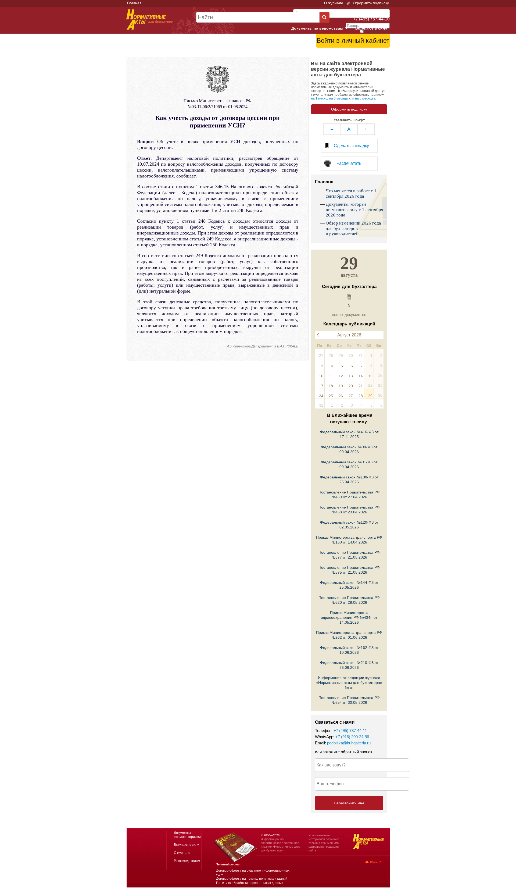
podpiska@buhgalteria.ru (349, 743)
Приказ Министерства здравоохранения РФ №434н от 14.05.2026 (349, 617)
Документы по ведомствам (321, 28)
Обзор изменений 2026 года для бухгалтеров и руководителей (353, 228)
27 (351, 396)
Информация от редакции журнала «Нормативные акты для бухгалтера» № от (349, 683)
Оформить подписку (370, 3)
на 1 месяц (319, 98)
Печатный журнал (228, 864)
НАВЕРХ (375, 861)
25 (331, 396)
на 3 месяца (338, 98)
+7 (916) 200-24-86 (352, 736)
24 (321, 396)
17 (321, 386)
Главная (134, 3)
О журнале (333, 3)
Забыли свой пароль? (369, 50)
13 (351, 376)
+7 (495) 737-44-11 (350, 730)
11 (331, 376)
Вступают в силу (371, 28)
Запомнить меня (377, 32)
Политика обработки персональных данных (249, 883)
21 (361, 386)
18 (331, 386)
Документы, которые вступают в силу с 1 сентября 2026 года (354, 210)
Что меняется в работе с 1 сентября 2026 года (351, 193)
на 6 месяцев (365, 98)
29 (370, 396)
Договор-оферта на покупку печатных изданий (252, 878)
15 (370, 376)
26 (341, 396)
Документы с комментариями (187, 835)
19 (341, 386)
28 (361, 396)
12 (341, 376)
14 (361, 376)
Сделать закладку (351, 145)
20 (351, 386)
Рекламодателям (187, 861)
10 (321, 376)
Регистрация (378, 54)
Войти (359, 54)
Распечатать (348, 163)
